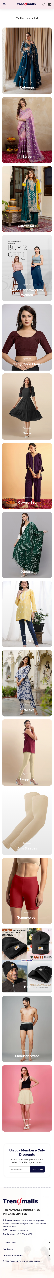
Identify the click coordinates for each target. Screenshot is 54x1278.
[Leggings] (27, 752)
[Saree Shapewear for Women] (27, 268)
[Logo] (26, 4)
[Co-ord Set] (27, 476)
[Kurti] (27, 614)
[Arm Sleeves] (27, 822)
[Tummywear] (27, 891)
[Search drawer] (43, 4)
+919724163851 (24, 1234)
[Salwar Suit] (27, 199)
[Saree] (27, 130)
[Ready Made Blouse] (27, 337)
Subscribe (37, 1169)
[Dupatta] (27, 545)
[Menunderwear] (27, 1029)
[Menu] (4, 4)
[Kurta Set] (27, 683)
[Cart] (49, 4)
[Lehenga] (27, 61)
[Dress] (27, 406)
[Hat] (27, 960)
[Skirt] (27, 1098)
